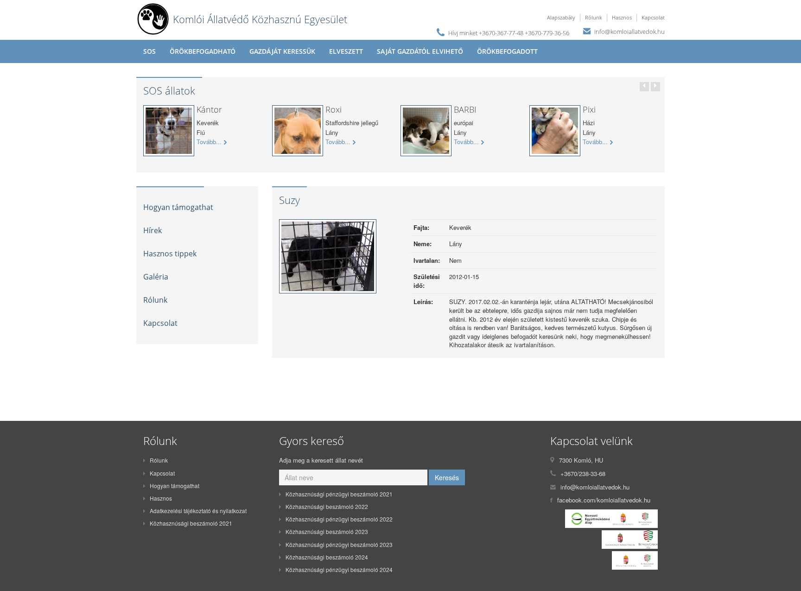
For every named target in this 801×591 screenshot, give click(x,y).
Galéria (155, 277)
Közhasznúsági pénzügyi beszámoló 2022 (339, 519)
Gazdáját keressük (282, 51)
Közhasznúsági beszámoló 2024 (327, 557)
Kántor (209, 109)
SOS (149, 51)
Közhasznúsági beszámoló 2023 (327, 531)
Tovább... (209, 142)
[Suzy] (327, 258)
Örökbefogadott (507, 51)
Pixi (589, 109)
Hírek (152, 230)
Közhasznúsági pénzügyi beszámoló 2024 (339, 569)
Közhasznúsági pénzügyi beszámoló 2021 (339, 494)
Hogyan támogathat (178, 207)
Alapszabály (561, 17)
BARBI (465, 109)
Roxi (333, 109)
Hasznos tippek (170, 253)
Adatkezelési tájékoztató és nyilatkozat (198, 511)
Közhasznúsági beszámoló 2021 (191, 523)
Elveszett (346, 51)
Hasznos (622, 17)
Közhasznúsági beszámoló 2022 (327, 506)
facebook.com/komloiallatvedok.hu (603, 500)
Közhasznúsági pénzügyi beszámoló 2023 (339, 544)
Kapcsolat (653, 17)
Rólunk (593, 17)
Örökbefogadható (202, 51)
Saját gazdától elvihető (420, 51)
